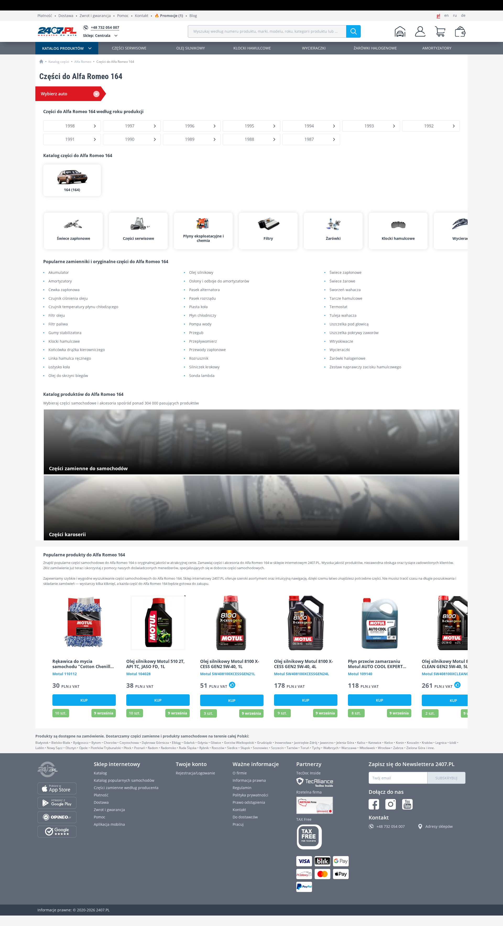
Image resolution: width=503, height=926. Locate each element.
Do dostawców (245, 816)
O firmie (240, 772)
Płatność (44, 16)
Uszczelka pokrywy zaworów (354, 333)
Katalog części (58, 61)
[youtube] (407, 804)
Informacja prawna (249, 780)
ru (455, 15)
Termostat (338, 307)
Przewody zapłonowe (207, 350)
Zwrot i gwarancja (95, 16)
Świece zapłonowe (346, 272)
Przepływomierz (203, 341)
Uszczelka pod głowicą (349, 324)
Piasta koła (198, 307)
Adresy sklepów (439, 826)
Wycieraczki (340, 350)
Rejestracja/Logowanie (195, 772)
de (463, 15)
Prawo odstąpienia (249, 802)
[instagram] (390, 804)
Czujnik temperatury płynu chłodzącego (83, 307)
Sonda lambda (202, 376)
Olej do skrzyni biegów (68, 376)
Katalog (100, 772)
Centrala (96, 35)
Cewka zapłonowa (64, 290)
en (446, 15)
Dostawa (65, 16)
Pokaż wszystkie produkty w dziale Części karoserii (93, 535)
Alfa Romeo (82, 61)
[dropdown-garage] (400, 31)
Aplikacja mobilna (109, 824)
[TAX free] (323, 837)
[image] (84, 622)
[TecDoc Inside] (323, 782)
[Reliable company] (323, 805)
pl (438, 15)
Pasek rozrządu (202, 298)
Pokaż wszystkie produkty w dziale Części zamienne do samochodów (109, 469)
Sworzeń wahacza (345, 290)
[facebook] (374, 804)
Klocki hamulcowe (64, 341)
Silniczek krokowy (204, 367)
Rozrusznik (198, 358)
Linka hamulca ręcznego (69, 358)
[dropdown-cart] (440, 31)
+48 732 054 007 (390, 826)
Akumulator (58, 272)
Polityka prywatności (250, 794)
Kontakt (141, 16)
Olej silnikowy (201, 272)
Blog (193, 16)
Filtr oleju (56, 315)
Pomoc (123, 16)
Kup (84, 700)
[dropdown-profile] (420, 31)
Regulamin (242, 787)
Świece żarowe (342, 281)
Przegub (196, 333)
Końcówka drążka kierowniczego (76, 350)
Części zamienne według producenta (126, 787)
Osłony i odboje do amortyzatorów (219, 281)
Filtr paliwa (58, 324)
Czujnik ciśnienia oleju (68, 298)
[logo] (57, 31)
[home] (41, 61)
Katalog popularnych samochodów (124, 780)
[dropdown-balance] (460, 31)
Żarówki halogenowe (347, 358)
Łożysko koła (59, 367)
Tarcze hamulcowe (346, 298)
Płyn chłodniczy (202, 315)
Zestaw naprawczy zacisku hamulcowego (365, 367)
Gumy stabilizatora (64, 333)
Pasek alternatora (204, 290)
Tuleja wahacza (343, 315)
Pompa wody (200, 324)
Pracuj (238, 824)
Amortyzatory (60, 281)
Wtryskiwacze (341, 341)
